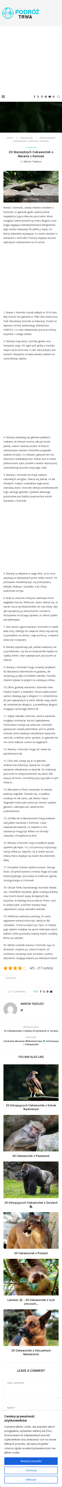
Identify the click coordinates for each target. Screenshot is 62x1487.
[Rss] (54, 97)
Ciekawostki (26, 137)
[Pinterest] (46, 97)
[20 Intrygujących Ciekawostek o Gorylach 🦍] (31, 1180)
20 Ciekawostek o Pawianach (31, 1156)
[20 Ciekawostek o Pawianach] (31, 1133)
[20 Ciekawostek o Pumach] (31, 1230)
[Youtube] (50, 97)
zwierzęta (11, 978)
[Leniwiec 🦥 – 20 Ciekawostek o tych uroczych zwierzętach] (31, 1277)
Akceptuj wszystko (31, 1461)
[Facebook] (34, 97)
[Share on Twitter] (44, 991)
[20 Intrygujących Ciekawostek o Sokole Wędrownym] (31, 1082)
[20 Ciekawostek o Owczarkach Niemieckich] (31, 1327)
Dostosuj (31, 1470)
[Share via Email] (51, 991)
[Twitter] (38, 97)
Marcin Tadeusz (33, 161)
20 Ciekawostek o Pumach (31, 1253)
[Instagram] (42, 97)
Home (10, 137)
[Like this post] (36, 991)
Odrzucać (31, 1479)
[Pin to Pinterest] (47, 991)
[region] (31, 1449)
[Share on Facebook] (40, 991)
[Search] (58, 97)
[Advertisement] (31, 59)
